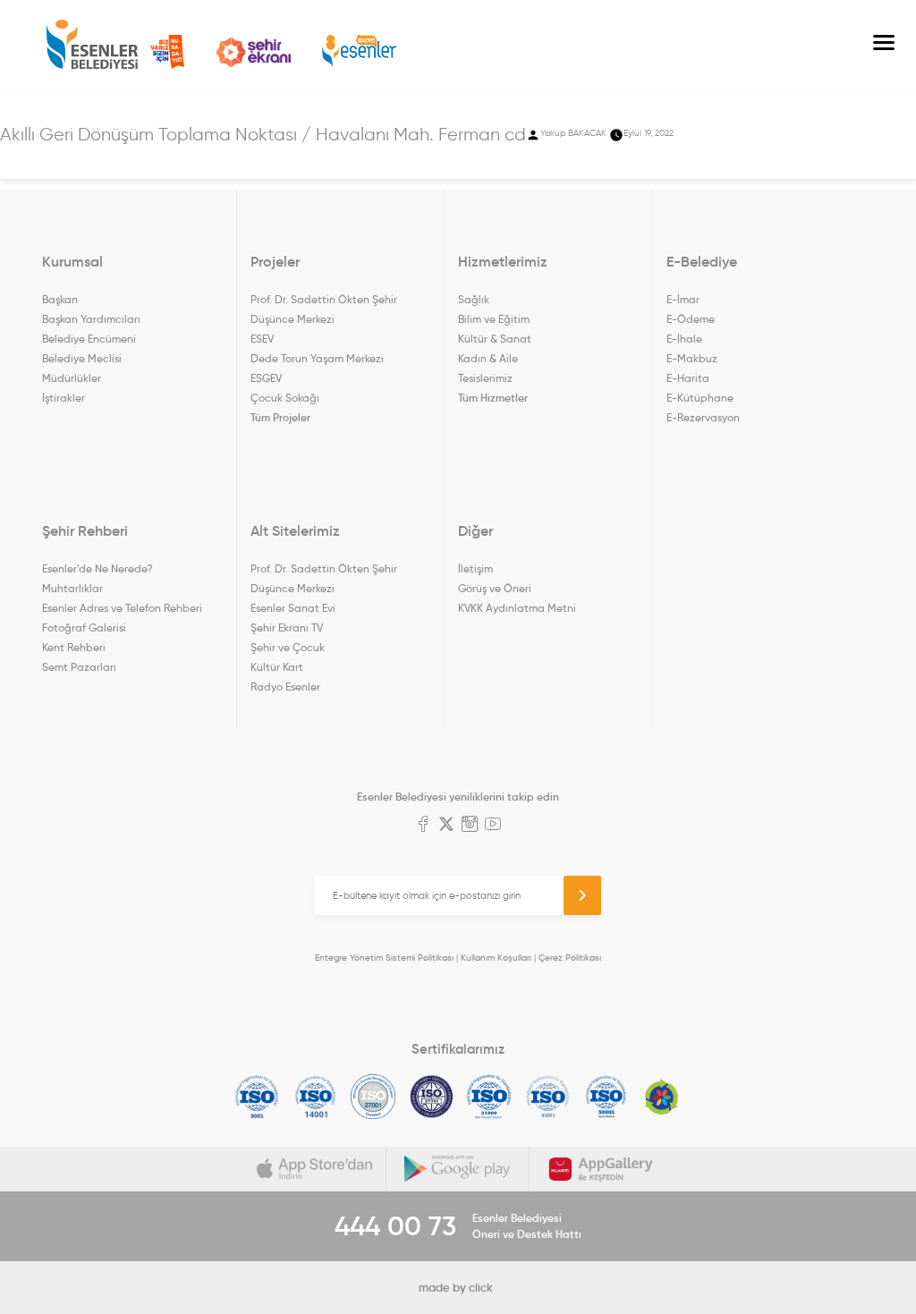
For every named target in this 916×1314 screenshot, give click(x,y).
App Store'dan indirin (314, 1169)
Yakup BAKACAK (573, 133)
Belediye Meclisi (82, 358)
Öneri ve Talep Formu (167, 52)
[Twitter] (446, 825)
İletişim (475, 568)
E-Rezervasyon (703, 417)
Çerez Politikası (570, 957)
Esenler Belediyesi (92, 45)
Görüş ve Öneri (494, 588)
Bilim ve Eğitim (494, 319)
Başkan (60, 299)
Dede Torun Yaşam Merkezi (317, 358)
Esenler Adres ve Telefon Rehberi (122, 608)
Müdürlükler (71, 378)
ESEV (262, 338)
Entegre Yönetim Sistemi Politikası (384, 957)
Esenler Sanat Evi (292, 608)
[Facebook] (423, 825)
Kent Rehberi (74, 647)
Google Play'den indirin (458, 1169)
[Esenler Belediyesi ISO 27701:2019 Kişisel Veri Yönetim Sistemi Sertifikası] (431, 1096)
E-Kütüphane (700, 397)
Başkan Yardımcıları (91, 319)
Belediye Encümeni (89, 338)
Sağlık (473, 299)
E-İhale (684, 338)
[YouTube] (493, 825)
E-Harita (687, 378)
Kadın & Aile (488, 358)
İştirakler (63, 397)
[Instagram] (470, 825)
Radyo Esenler (359, 51)
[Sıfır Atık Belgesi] (662, 1096)
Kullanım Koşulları (496, 957)
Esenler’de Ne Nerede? (97, 568)
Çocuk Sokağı (284, 397)
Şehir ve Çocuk (287, 647)
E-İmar (683, 299)
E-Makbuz (691, 358)
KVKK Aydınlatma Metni (517, 608)
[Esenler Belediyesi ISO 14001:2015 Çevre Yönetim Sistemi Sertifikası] (315, 1096)
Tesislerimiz (485, 378)
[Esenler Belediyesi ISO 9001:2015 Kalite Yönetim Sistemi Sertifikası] (257, 1096)
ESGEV (266, 378)
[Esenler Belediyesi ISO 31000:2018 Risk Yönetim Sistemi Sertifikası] (489, 1096)
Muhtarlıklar (72, 588)
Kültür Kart (276, 667)
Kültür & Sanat (494, 338)
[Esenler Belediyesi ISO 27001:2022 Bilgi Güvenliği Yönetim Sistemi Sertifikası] (373, 1096)
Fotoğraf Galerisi (84, 627)
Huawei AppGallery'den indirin (601, 1169)
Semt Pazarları (79, 667)
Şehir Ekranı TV (253, 52)
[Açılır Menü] (884, 45)
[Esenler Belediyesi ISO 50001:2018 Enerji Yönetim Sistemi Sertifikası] (606, 1096)
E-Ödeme (690, 319)
